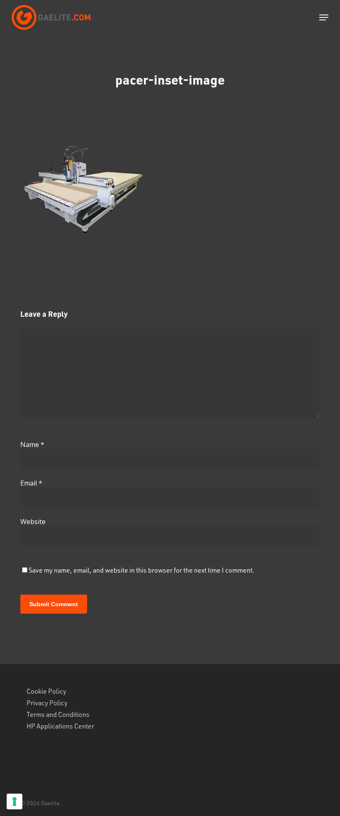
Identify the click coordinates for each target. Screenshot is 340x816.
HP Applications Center (60, 726)
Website (33, 521)
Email (31, 483)
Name (32, 444)
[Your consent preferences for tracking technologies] (14, 801)
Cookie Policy (46, 691)
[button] (323, 17)
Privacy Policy (47, 703)
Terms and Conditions (58, 714)
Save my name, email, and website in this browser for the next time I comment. (142, 570)
